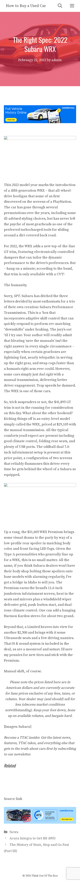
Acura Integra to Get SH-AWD (33, 838)
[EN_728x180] (40, 122)
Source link (13, 799)
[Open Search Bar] (60, 6)
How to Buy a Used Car (26, 6)
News (14, 832)
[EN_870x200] (40, 822)
